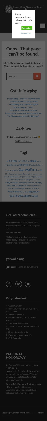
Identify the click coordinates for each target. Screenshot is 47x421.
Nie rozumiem (26, 33)
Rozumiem (26, 28)
